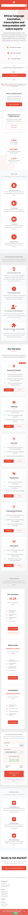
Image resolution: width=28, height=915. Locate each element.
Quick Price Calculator (14, 126)
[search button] (25, 5)
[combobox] (14, 5)
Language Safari (4, 891)
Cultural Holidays (4, 893)
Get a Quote (3, 883)
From (14, 65)
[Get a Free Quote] (24, 911)
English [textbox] (13, 72)
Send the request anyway (16, 85)
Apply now (23, 877)
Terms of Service (4, 904)
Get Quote (13, 75)
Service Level (7, 749)
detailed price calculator (14, 779)
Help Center (3, 902)
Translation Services (5, 886)
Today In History (4, 894)
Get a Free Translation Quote (13, 868)
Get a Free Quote (14, 104)
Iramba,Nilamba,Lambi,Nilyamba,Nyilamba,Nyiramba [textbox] (14, 67)
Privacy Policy (4, 905)
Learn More (19, 389)
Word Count (7, 742)
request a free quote (20, 738)
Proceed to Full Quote (14, 774)
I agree (15, 913)
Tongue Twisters (4, 896)
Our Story (3, 901)
